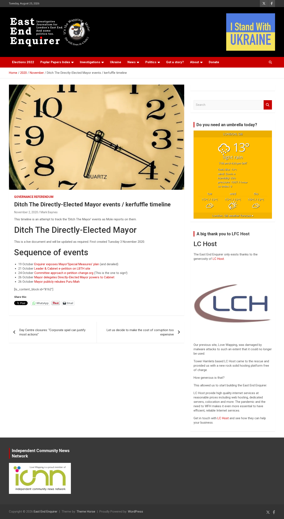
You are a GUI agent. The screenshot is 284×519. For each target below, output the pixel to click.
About (194, 62)
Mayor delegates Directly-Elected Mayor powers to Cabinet (74, 277)
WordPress (135, 511)
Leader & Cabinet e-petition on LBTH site (62, 268)
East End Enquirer (45, 511)
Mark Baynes (49, 212)
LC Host (223, 418)
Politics (150, 62)
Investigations (90, 62)
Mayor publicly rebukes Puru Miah (57, 282)
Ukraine (115, 62)
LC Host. (219, 259)
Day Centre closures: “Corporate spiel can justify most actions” (52, 332)
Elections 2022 (23, 62)
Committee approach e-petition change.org (63, 273)
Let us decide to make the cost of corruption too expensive (140, 332)
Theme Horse (86, 511)
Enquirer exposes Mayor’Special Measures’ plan (66, 264)
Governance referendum (33, 196)
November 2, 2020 (26, 212)
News (131, 62)
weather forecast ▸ (232, 215)
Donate (214, 62)
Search (268, 105)
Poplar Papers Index (55, 62)
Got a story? (175, 62)
